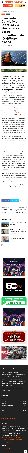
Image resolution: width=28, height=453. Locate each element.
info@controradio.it (13, 443)
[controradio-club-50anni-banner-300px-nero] (14, 296)
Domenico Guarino (5, 46)
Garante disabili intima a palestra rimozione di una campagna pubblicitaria (18, 238)
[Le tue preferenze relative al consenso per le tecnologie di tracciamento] (25, 451)
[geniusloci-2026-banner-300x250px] (14, 276)
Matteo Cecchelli (10, 111)
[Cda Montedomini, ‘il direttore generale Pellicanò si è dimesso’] (5, 231)
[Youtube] (9, 448)
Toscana (3, 14)
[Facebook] (2, 448)
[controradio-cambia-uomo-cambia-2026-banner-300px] (14, 326)
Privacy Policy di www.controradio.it (11, 439)
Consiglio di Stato (14, 113)
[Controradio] (14, 2)
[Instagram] (6, 448)
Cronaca (7, 14)
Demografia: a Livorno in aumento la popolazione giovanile (7, 211)
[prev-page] (2, 245)
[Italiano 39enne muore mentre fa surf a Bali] (5, 224)
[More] (20, 200)
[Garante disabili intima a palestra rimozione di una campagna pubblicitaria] (5, 239)
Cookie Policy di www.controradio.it (11, 437)
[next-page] (5, 245)
